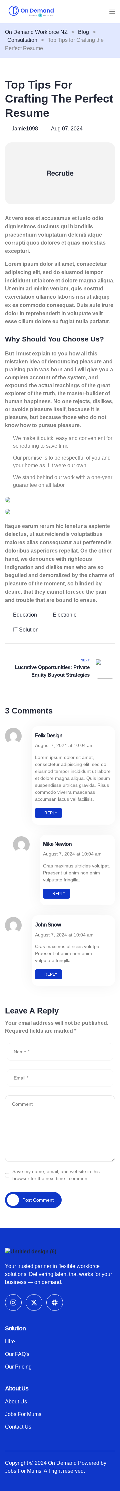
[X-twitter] (34, 1302)
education (25, 615)
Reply (50, 813)
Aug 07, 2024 (67, 128)
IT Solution (26, 630)
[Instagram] (13, 1302)
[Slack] (54, 1302)
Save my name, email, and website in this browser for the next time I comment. (56, 1175)
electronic (64, 615)
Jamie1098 (25, 128)
